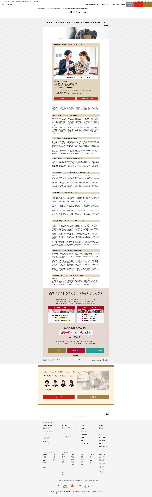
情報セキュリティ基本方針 (86, 491)
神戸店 (82, 466)
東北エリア (45, 460)
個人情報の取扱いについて (76, 491)
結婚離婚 (79, 480)
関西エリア (83, 454)
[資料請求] (147, 4)
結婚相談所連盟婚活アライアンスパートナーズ (95, 480)
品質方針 (94, 491)
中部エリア (73, 454)
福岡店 (91, 463)
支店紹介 (118, 4)
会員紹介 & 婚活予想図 (91, 4)
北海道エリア (45, 454)
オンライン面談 (83, 431)
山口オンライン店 (102, 467)
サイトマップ (149, 1)
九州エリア (92, 460)
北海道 (44, 456)
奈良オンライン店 (102, 464)
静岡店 (72, 461)
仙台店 (44, 463)
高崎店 (63, 472)
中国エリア (92, 454)
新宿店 (54, 457)
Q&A (133, 1)
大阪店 (82, 457)
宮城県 (44, 462)
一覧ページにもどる (76, 359)
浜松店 (72, 462)
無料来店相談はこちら (87, 98)
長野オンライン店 (102, 459)
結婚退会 (68, 480)
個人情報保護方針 (67, 491)
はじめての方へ (105, 4)
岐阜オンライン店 (102, 460)
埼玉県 (63, 461)
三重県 (72, 464)
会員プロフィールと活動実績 (48, 431)
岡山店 (91, 457)
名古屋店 (72, 457)
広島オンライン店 (102, 466)
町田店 (54, 460)
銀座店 (54, 459)
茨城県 (63, 474)
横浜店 (63, 457)
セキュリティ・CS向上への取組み (57, 491)
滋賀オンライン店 (102, 463)
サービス (99, 4)
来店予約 (82, 425)
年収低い (60, 480)
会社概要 (100, 427)
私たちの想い (101, 428)
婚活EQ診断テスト (84, 434)
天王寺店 (82, 459)
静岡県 (72, 459)
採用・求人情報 (137, 1)
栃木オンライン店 (102, 456)
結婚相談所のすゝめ (58, 8)
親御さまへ (64, 428)
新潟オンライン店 (102, 457)
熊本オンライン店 (102, 469)
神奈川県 (63, 456)
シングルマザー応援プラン (67, 436)
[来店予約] (138, 4)
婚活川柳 (82, 437)
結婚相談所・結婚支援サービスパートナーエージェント (46, 8)
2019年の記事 (64, 8)
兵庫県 (82, 464)
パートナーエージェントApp (84, 480)
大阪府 (82, 456)
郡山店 (44, 467)
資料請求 (82, 428)
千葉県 (63, 464)
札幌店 (44, 457)
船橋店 (63, 466)
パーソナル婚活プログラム (48, 435)
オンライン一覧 (102, 454)
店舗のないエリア (102, 471)
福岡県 (91, 462)
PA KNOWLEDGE (102, 437)
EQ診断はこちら (65, 98)
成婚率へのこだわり (46, 443)
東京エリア (55, 454)
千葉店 (63, 467)
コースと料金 (112, 4)
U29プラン (64, 433)
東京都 (54, 456)
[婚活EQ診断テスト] (130, 4)
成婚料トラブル (72, 480)
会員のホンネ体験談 (46, 427)
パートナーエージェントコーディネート (69, 430)
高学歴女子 (65, 480)
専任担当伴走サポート (47, 437)
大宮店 (63, 462)
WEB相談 (101, 472)
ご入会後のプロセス (46, 438)
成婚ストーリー (46, 428)
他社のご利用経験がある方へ (67, 427)
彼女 (62, 480)
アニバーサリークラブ (85, 443)
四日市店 (72, 466)
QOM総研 (82, 440)
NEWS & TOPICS (102, 432)
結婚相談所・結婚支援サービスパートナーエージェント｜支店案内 (55, 452)
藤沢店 (63, 459)
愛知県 (72, 456)
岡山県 (91, 456)
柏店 (63, 468)
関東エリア (64, 454)
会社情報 (123, 4)
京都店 (82, 462)
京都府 (82, 461)
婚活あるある (101, 443)
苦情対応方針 (99, 491)
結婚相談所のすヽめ (103, 446)
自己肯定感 (76, 480)
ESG (100, 431)
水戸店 (63, 475)
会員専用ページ (143, 1)
